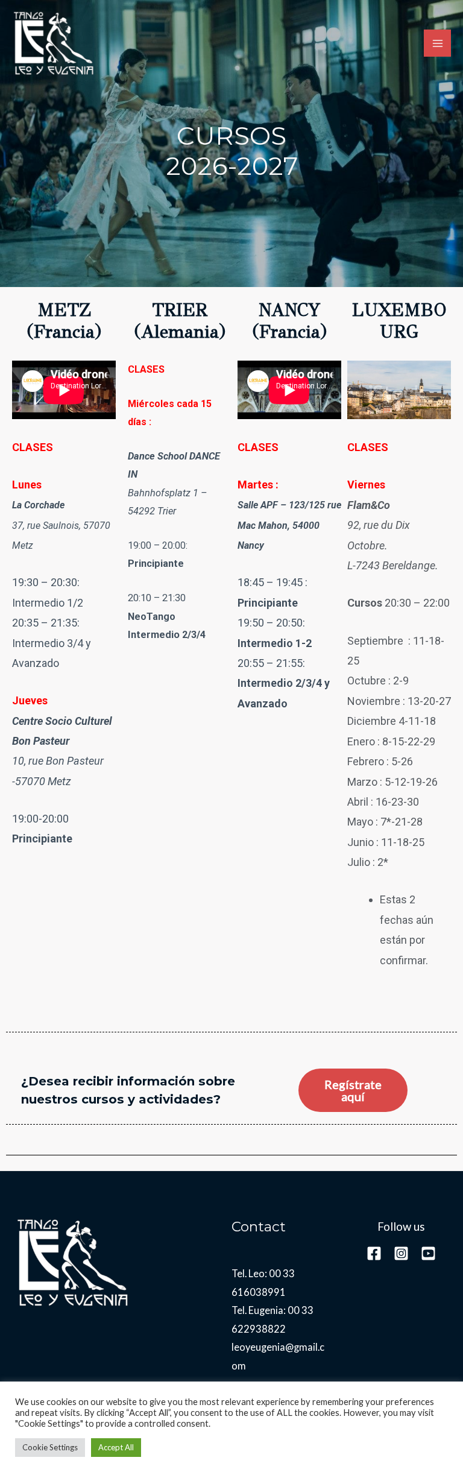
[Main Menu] (437, 43)
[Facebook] (374, 1253)
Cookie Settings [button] (50, 1447)
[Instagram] (401, 1253)
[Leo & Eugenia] (54, 43)
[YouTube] (428, 1253)
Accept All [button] (116, 1447)
